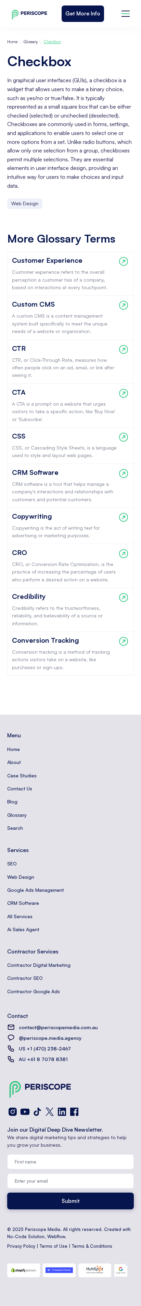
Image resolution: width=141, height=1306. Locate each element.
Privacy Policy (21, 1246)
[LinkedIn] (61, 1111)
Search (15, 828)
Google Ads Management (35, 890)
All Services (20, 916)
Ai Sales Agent (23, 929)
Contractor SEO (25, 978)
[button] (125, 13)
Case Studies (22, 775)
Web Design (20, 877)
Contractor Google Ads (33, 991)
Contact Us (19, 788)
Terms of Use (53, 1246)
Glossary (31, 41)
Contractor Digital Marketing (38, 965)
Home (12, 41)
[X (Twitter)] (49, 1111)
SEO (12, 863)
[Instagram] (12, 1111)
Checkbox (52, 41)
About (14, 762)
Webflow (56, 1236)
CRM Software (23, 903)
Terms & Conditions (92, 1246)
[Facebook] (74, 1111)
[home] (27, 13)
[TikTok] (37, 1111)
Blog (12, 801)
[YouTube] (25, 1111)
